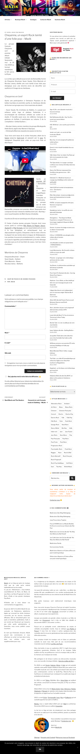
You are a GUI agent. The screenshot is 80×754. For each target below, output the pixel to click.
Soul (52, 466)
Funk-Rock (68, 421)
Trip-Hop (59, 466)
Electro (61, 414)
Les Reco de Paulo (56, 644)
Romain (44, 691)
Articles (7, 19)
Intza (62, 689)
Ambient (66, 403)
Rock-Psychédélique (57, 463)
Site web (8, 353)
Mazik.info (58, 727)
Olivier (52, 556)
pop (41, 138)
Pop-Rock (65, 438)
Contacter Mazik (45, 19)
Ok (40, 749)
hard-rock (20, 138)
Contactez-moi (66, 721)
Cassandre (59, 706)
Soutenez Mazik (60, 19)
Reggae (53, 452)
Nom (7, 333)
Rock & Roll (67, 452)
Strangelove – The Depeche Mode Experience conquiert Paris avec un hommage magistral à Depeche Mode (61, 220)
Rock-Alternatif (55, 456)
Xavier (48, 665)
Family (59, 543)
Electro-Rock (55, 417)
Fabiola (73, 689)
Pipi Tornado (18, 228)
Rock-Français (67, 456)
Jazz (61, 431)
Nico (61, 697)
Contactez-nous (55, 500)
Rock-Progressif (56, 459)
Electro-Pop (69, 414)
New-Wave (63, 435)
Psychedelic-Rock (56, 449)
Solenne (53, 665)
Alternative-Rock (56, 403)
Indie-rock (54, 431)
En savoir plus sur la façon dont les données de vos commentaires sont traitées (24, 383)
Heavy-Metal (55, 428)
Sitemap (37, 737)
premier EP (41, 181)
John (63, 665)
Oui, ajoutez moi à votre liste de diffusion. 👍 (24, 376)
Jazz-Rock (54, 435)
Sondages (33, 19)
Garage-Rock (55, 424)
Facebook (55, 611)
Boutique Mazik (20, 19)
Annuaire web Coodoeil (48, 737)
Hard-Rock (65, 424)
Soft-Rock (69, 463)
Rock (13, 281)
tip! (56, 49)
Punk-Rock (68, 449)
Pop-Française (55, 438)
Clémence (67, 689)
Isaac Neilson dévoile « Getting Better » (62, 330)
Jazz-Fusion (68, 431)
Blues (61, 407)
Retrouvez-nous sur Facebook (65, 737)
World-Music (68, 466)
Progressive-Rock (56, 445)
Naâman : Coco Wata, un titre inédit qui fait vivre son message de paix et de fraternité (62, 283)
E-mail (8, 343)
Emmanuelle (52, 697)
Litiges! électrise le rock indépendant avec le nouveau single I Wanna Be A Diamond (61, 292)
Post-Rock (63, 442)
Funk (61, 421)
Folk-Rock (54, 421)
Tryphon (63, 520)
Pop (8, 281)
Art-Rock (54, 407)
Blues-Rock (68, 407)
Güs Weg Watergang (63, 513)
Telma (47, 680)
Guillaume (68, 697)
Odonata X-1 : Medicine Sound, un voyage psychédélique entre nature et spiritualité (61, 180)
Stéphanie (37, 691)
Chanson (53, 410)
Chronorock (46, 620)
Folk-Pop (69, 417)
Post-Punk (54, 442)
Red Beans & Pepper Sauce (34, 226)
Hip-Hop (64, 428)
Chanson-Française (65, 410)
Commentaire (10, 306)
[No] (78, 747)
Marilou (36, 704)
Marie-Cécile (56, 689)
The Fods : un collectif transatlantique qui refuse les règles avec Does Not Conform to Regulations (62, 361)
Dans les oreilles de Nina (66, 661)
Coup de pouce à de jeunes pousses (21, 279)
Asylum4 (8, 228)
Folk (63, 417)
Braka (52, 516)
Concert (53, 414)
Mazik (11, 7)
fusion (7, 138)
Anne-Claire (64, 680)
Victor (45, 697)
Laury (58, 697)
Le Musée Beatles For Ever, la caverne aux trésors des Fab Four (62, 526)
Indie (70, 428)
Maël (65, 704)
